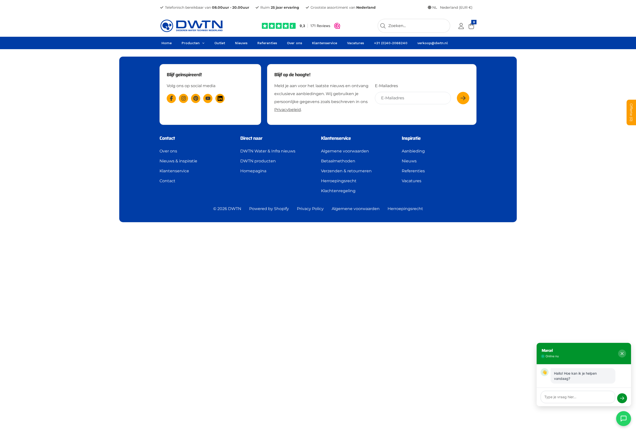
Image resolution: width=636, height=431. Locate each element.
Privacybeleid (287, 109)
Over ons (168, 151)
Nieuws (409, 161)
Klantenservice (174, 171)
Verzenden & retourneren (346, 171)
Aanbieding (413, 151)
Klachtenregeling (338, 190)
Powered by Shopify (269, 208)
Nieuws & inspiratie (178, 161)
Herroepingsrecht (339, 181)
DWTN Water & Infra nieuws (267, 151)
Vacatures (411, 181)
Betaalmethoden (338, 161)
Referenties (413, 171)
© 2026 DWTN (227, 208)
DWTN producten (258, 161)
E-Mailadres (386, 85)
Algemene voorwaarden (345, 151)
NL (452, 7)
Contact (167, 181)
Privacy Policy (310, 208)
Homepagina (253, 171)
